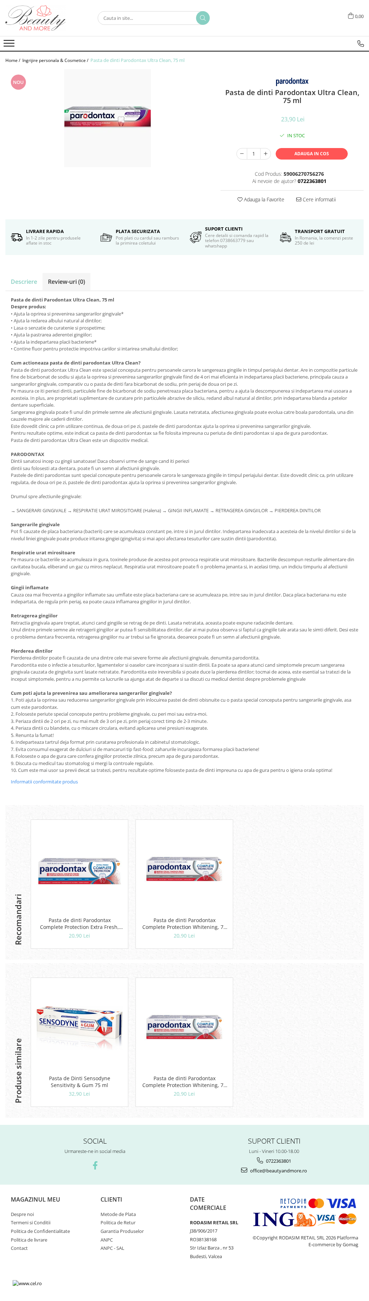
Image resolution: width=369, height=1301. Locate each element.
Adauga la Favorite (263, 199)
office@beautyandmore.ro (278, 1170)
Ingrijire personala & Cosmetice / (55, 60)
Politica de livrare (29, 1240)
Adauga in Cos (311, 154)
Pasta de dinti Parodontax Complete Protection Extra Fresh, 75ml (79, 923)
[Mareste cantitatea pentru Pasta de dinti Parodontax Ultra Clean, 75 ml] (265, 154)
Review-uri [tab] (66, 282)
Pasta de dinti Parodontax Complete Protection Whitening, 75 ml (184, 923)
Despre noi (22, 1214)
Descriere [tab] (24, 282)
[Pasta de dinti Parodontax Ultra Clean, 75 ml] (107, 118)
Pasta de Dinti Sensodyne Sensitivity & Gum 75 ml (79, 1081)
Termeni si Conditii (30, 1222)
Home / (13, 60)
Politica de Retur (118, 1222)
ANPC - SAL (112, 1248)
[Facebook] (95, 1165)
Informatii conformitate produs (44, 781)
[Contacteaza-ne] (360, 43)
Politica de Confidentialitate (40, 1231)
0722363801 (278, 1161)
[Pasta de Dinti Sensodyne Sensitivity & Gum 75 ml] (79, 1028)
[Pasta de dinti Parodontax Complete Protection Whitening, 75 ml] (184, 870)
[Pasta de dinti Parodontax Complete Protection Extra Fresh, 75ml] (79, 870)
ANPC (107, 1240)
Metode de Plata (118, 1214)
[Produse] (10, 45)
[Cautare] (203, 18)
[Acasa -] (41, 18)
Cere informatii (318, 199)
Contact (19, 1248)
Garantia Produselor (122, 1231)
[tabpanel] (107, 118)
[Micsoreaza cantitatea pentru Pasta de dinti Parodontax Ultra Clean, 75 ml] (241, 154)
